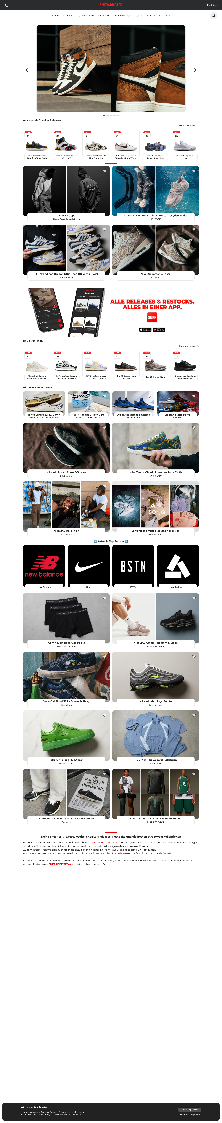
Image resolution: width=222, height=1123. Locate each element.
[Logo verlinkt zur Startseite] (111, 5)
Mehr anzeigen (187, 125)
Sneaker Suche (123, 15)
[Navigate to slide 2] (107, 115)
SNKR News (154, 15)
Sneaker (103, 15)
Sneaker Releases (63, 15)
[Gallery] (111, 70)
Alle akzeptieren (189, 1109)
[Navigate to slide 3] (111, 115)
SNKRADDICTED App (61, 864)
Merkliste (212, 5)
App (167, 15)
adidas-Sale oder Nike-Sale (106, 853)
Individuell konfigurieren (189, 1115)
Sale (139, 15)
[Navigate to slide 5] (118, 115)
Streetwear (86, 15)
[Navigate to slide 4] (114, 115)
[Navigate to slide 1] (104, 115)
